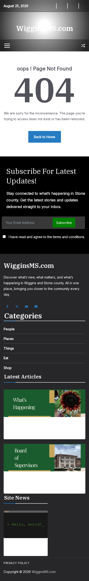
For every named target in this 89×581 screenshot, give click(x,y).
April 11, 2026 (24, 553)
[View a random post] (83, 45)
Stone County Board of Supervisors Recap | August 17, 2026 (40, 481)
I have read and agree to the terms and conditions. (47, 237)
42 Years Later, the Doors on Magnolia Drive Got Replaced (41, 427)
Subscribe (64, 222)
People (9, 329)
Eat (6, 358)
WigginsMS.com (44, 28)
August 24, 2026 (16, 436)
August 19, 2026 (16, 490)
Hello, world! (25, 546)
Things (9, 348)
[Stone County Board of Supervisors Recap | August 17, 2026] (44, 457)
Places (9, 339)
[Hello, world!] (26, 524)
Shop (8, 368)
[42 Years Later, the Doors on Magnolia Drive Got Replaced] (44, 403)
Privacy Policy (16, 563)
